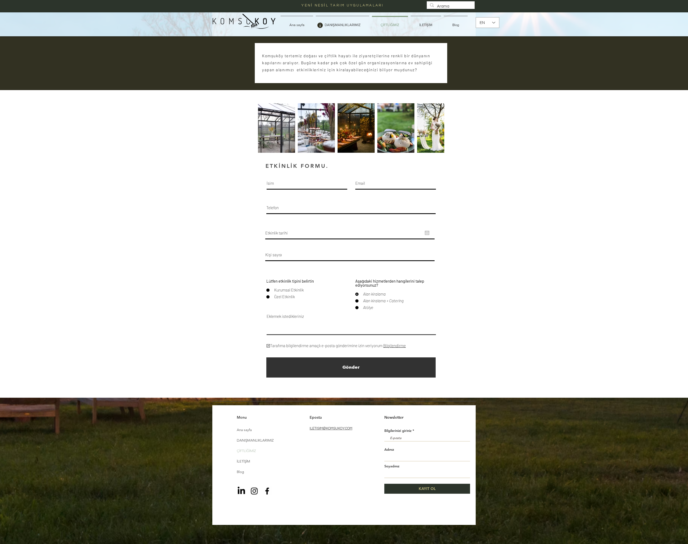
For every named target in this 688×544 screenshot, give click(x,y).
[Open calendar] (427, 233)
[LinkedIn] (241, 491)
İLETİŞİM (243, 461)
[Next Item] (435, 128)
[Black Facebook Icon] (267, 491)
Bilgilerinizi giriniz (397, 430)
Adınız (389, 449)
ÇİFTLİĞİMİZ (246, 451)
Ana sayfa (244, 430)
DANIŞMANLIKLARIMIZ (255, 440)
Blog (240, 472)
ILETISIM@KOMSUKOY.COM (331, 428)
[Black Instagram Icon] (254, 491)
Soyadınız (391, 466)
